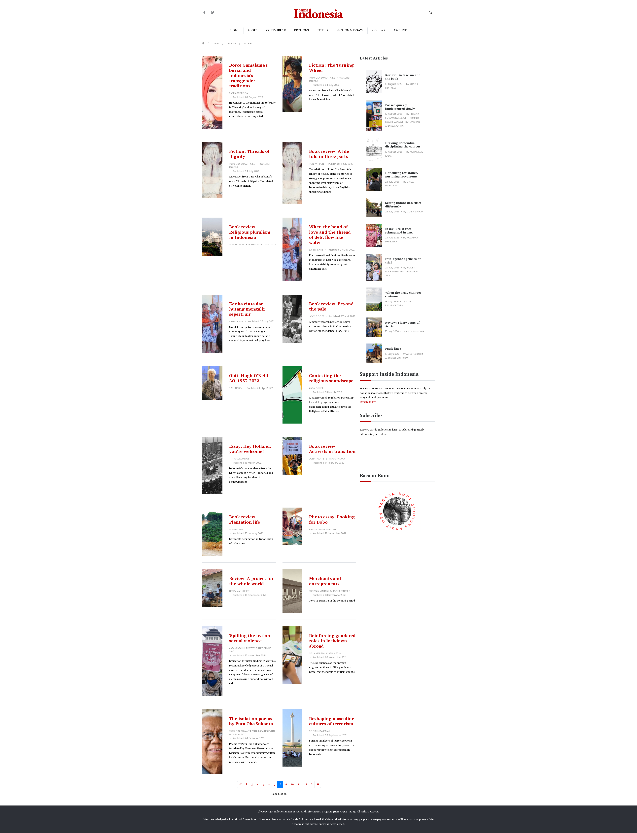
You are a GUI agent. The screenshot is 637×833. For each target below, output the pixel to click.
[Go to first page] (240, 784)
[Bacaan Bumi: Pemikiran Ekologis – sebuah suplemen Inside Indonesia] (397, 510)
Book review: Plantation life (244, 519)
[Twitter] (213, 12)
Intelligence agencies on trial (403, 260)
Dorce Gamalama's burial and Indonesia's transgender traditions (248, 75)
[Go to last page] (318, 784)
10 (292, 784)
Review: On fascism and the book (402, 77)
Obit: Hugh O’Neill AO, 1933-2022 (248, 378)
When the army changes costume (403, 294)
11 (299, 784)
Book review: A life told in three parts (329, 153)
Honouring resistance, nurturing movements (401, 174)
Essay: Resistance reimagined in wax (399, 230)
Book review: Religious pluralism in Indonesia (249, 232)
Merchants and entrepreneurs (325, 580)
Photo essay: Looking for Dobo (332, 519)
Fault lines (393, 348)
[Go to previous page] (246, 784)
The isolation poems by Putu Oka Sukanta (251, 721)
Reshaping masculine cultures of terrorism (331, 721)
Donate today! (368, 402)
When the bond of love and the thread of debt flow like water (330, 234)
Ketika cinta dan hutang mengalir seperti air (247, 309)
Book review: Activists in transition (332, 448)
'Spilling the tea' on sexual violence (249, 638)
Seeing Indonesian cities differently (403, 204)
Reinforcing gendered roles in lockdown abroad (332, 641)
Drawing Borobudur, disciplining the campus (403, 144)
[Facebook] (204, 12)
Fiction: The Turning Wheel (331, 67)
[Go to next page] (312, 784)
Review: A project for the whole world (251, 580)
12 (305, 784)
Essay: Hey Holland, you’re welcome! (250, 448)
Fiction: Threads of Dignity (249, 153)
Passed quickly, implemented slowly (400, 107)
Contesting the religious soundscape (331, 378)
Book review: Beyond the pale (331, 306)
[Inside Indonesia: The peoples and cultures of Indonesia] (318, 12)
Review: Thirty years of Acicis (402, 324)
